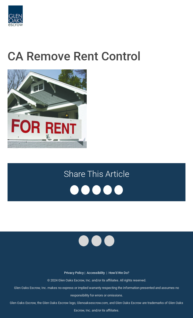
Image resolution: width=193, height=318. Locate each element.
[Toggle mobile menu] (183, 12)
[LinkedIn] (109, 240)
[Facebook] (84, 240)
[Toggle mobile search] (174, 12)
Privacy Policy (74, 273)
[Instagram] (96, 240)
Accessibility (96, 273)
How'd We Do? (119, 273)
